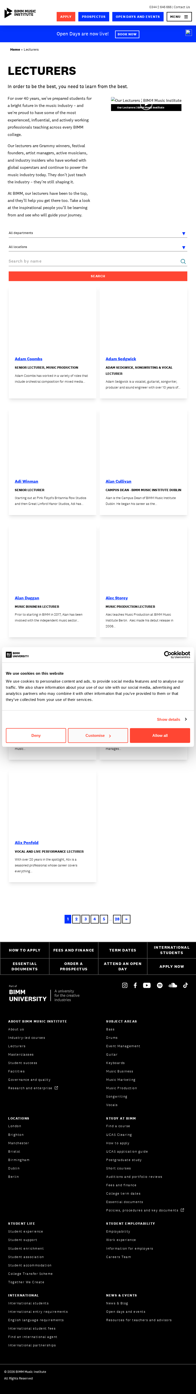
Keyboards (115, 1063)
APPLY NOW (172, 966)
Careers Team (118, 1257)
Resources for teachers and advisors (139, 1320)
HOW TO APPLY (25, 950)
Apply (66, 17)
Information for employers (129, 1248)
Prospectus (94, 17)
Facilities (16, 1071)
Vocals (112, 1105)
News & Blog (117, 1303)
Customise (95, 735)
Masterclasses (21, 1054)
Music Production (121, 1088)
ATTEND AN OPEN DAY (123, 966)
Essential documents (124, 1202)
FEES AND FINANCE (73, 950)
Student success (23, 1063)
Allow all (160, 735)
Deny (36, 735)
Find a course (118, 1126)
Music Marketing (121, 1080)
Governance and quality (29, 1080)
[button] (179, 16)
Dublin (14, 1168)
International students (28, 1303)
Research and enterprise (31, 1088)
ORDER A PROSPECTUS (74, 966)
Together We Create (26, 1282)
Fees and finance (121, 1185)
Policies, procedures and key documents (143, 1210)
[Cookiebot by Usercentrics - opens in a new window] (167, 654)
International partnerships (32, 1345)
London (14, 1126)
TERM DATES (123, 950)
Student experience (25, 1231)
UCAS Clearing (119, 1135)
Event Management (123, 1046)
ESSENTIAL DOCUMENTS (24, 966)
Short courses (118, 1168)
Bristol (14, 1151)
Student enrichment (26, 1248)
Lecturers (17, 1046)
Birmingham (19, 1160)
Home (15, 49)
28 (117, 919)
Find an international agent (33, 1337)
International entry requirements (38, 1311)
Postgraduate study (124, 1160)
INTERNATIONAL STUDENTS (172, 950)
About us (16, 1029)
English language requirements (36, 1320)
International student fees (32, 1328)
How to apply (117, 1143)
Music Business (119, 1071)
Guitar (112, 1054)
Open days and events (138, 17)
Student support (23, 1240)
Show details (168, 719)
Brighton (16, 1135)
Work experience (121, 1240)
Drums (112, 1038)
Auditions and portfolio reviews (134, 1177)
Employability (118, 1231)
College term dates (123, 1193)
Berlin (13, 1177)
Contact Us (182, 7)
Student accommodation (30, 1265)
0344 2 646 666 (160, 7)
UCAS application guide (127, 1151)
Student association (26, 1257)
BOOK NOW (127, 34)
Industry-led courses (26, 1038)
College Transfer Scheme (30, 1274)
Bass (110, 1029)
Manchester (18, 1143)
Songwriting (117, 1096)
